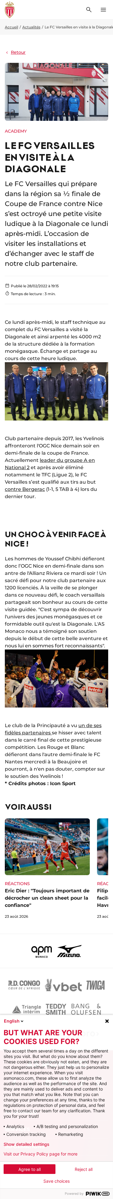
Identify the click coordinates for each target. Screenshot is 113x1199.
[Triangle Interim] (26, 1009)
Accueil (11, 27)
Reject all (84, 1169)
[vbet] (63, 985)
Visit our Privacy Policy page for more (40, 1154)
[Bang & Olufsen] (86, 1009)
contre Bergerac (25, 489)
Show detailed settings (26, 1144)
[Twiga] (95, 985)
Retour (18, 52)
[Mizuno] (69, 951)
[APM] (41, 951)
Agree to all (29, 1169)
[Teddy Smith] (56, 1009)
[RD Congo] (24, 985)
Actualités (31, 27)
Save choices (56, 1181)
